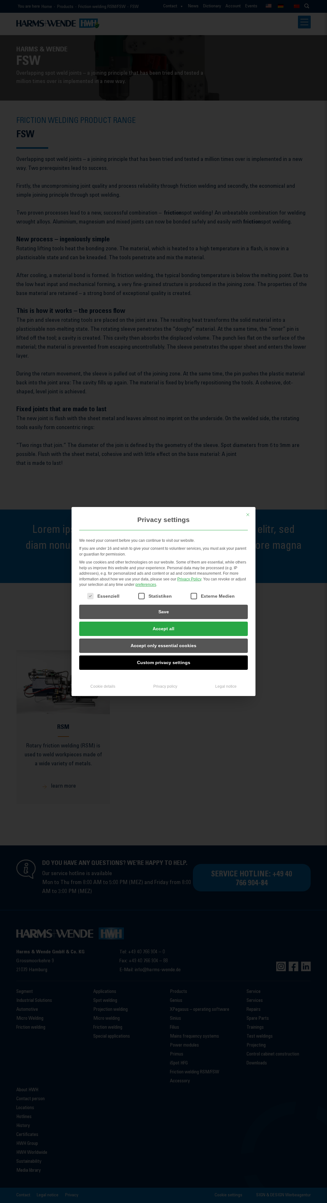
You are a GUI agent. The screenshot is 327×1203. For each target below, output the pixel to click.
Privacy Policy (189, 579)
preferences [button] (145, 584)
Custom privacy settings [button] (163, 662)
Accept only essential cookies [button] (163, 645)
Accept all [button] (163, 628)
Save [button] (163, 611)
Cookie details (102, 686)
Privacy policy (165, 686)
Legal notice (226, 686)
